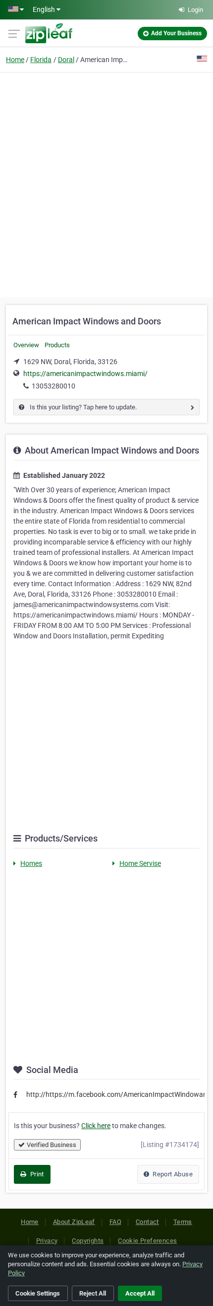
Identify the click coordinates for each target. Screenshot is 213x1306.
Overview (26, 345)
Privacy (47, 1240)
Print (36, 1174)
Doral (66, 60)
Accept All (140, 1293)
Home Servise (140, 863)
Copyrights (88, 1240)
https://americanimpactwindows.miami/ (85, 374)
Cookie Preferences (147, 1240)
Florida (41, 60)
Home (15, 60)
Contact (147, 1222)
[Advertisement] (106, 183)
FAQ (115, 1222)
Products (57, 345)
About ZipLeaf (74, 1222)
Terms (182, 1222)
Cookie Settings (37, 1293)
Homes (31, 863)
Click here (95, 1126)
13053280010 (53, 386)
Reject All (92, 1293)
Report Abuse (172, 1174)
